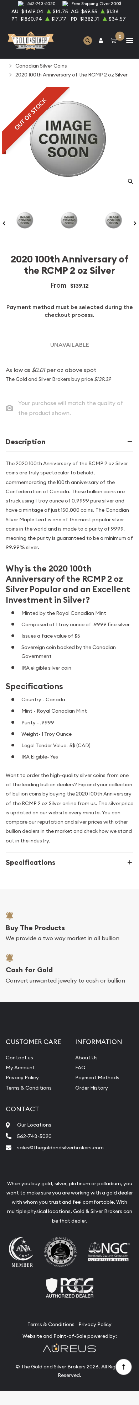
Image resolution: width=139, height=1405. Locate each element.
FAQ (80, 1067)
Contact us (19, 1057)
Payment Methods (97, 1077)
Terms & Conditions (29, 1088)
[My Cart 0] (115, 40)
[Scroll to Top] (123, 1366)
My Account (20, 1067)
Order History (91, 1088)
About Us (86, 1057)
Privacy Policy (22, 1077)
